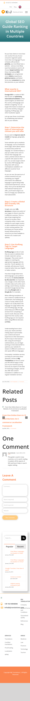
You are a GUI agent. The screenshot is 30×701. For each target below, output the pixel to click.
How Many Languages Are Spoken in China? (17, 561)
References (24, 621)
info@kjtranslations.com (14, 607)
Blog (22, 624)
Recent (20, 546)
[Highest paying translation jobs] (7, 583)
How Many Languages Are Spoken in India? (17, 552)
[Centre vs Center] (7, 577)
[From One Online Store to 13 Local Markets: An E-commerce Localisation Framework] (15, 409)
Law (22, 642)
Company (24, 605)
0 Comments (13, 428)
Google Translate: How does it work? (14, 569)
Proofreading (9, 648)
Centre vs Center (15, 577)
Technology (24, 649)
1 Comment (21, 381)
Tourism (23, 652)
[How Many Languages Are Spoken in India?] (7, 551)
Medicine (23, 639)
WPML (7, 654)
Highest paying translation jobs (15, 584)
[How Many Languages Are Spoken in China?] (7, 560)
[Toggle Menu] (26, 12)
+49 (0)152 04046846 (11, 2)
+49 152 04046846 (11, 604)
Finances (23, 646)
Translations (8, 639)
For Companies (14, 381)
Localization (8, 651)
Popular (9, 546)
